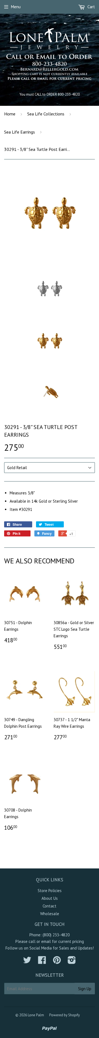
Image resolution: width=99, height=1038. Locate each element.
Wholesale (49, 913)
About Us (50, 898)
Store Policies (50, 890)
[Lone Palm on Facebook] (42, 961)
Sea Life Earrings (19, 132)
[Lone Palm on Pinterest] (57, 961)
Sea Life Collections (45, 114)
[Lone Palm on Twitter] (27, 961)
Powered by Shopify (64, 1015)
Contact (49, 906)
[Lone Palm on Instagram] (72, 961)
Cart (90, 6)
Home (9, 114)
